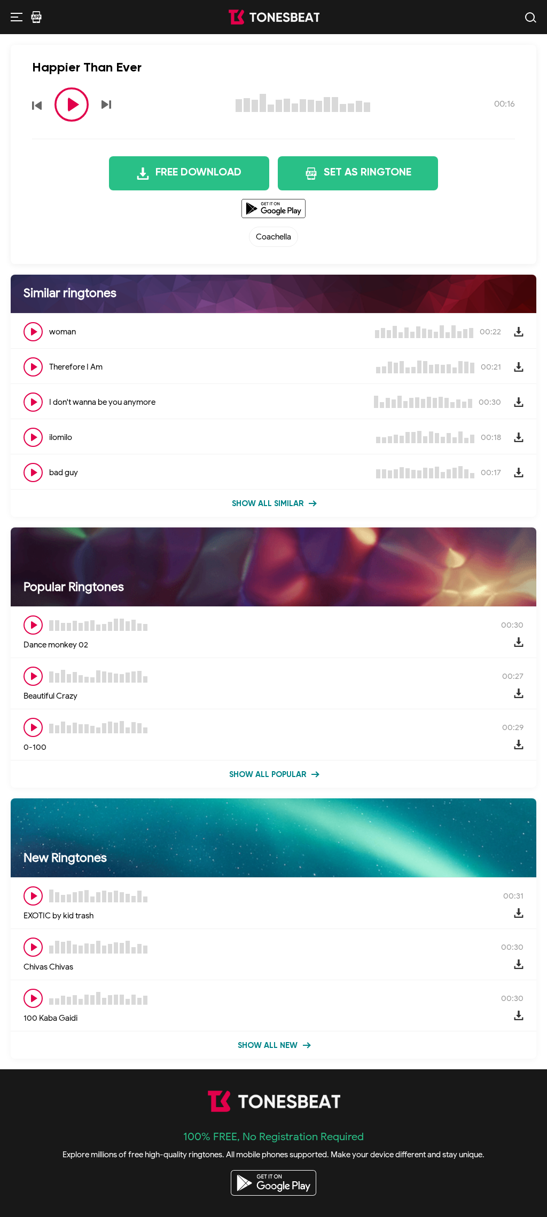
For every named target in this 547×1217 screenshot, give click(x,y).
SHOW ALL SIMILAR (267, 504)
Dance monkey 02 (56, 645)
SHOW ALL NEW (268, 1046)
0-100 (35, 747)
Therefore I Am (76, 367)
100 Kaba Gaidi (50, 1018)
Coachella (273, 237)
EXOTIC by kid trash (58, 915)
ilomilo (60, 437)
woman (62, 332)
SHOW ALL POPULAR (267, 775)
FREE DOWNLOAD (198, 172)
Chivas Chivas (48, 967)
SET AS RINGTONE (367, 172)
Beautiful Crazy (50, 696)
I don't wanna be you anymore (102, 402)
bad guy (63, 472)
